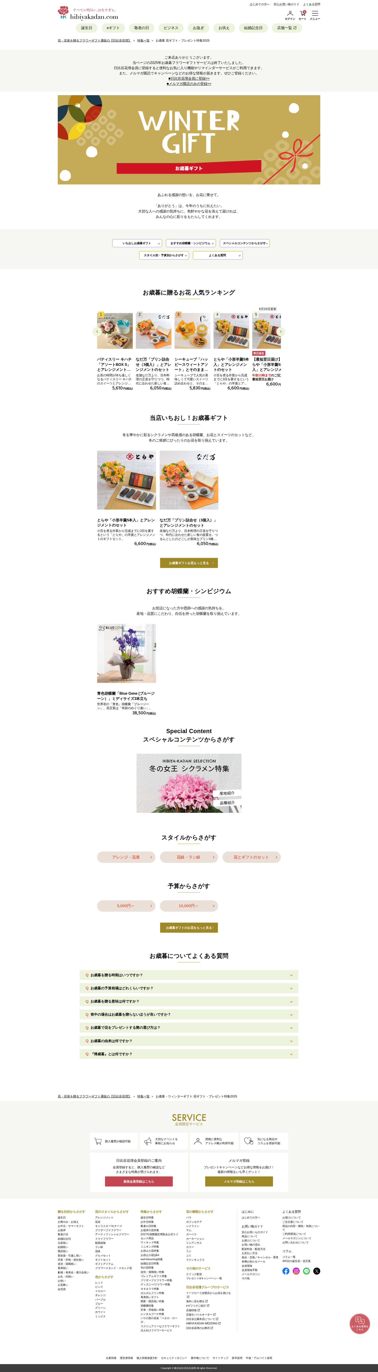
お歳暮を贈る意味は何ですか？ (115, 1001)
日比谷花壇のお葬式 (198, 1328)
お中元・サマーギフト (71, 1226)
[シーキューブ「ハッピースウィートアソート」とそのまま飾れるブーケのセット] (192, 331)
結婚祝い (63, 1247)
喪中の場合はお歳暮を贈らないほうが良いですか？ (131, 1014)
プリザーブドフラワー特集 (156, 1280)
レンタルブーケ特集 (152, 1314)
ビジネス (171, 28)
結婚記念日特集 (150, 1263)
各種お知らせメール (253, 1261)
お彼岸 (62, 1230)
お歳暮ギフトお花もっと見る (189, 563)
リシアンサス (194, 1243)
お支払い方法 (249, 1253)
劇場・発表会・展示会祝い (73, 1272)
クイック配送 (194, 1274)
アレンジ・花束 (126, 857)
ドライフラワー (104, 1238)
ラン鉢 (99, 1247)
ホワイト (100, 1312)
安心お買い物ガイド (286, 4)
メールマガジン (251, 1274)
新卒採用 (237, 1358)
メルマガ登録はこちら (239, 1181)
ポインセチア (194, 1222)
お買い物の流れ (251, 1244)
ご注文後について (292, 1222)
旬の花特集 (147, 1267)
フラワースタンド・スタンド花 (113, 1268)
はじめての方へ (260, 4)
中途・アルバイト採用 (259, 1358)
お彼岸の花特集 (150, 1230)
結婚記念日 (253, 28)
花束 (97, 1222)
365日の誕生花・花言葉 (296, 1261)
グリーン (100, 1308)
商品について (249, 1236)
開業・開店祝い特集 (152, 1301)
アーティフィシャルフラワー (112, 1234)
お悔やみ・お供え (68, 1222)
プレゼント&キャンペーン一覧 (204, 1278)
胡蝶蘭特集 (147, 1305)
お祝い (62, 1280)
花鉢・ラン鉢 (188, 857)
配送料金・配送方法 (253, 1249)
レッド (99, 1282)
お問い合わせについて (295, 1242)
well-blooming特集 (152, 1259)
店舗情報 (191, 1310)
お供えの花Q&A (150, 1255)
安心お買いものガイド (255, 1232)
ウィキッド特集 (150, 1242)
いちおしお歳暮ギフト (137, 243)
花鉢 (97, 1251)
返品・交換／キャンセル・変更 (260, 1257)
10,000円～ (189, 906)
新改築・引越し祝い (69, 1255)
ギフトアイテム (104, 1264)
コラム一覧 (289, 1257)
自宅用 (62, 1289)
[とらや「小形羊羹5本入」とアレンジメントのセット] (231, 331)
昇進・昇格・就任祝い (71, 1259)
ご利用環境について (294, 1234)
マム (188, 1230)
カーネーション (195, 1238)
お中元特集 (147, 1222)
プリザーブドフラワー (108, 1230)
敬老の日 (141, 28)
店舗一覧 (284, 28)
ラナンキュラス (195, 1259)
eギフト (113, 28)
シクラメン (192, 1226)
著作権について (200, 1358)
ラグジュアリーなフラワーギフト (160, 1326)
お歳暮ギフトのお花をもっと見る (189, 927)
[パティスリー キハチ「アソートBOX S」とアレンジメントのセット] (115, 331)
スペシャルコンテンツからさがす (244, 243)
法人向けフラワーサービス (156, 1330)
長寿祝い (63, 1268)
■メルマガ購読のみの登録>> (189, 84)
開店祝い (63, 1251)
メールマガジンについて (296, 1238)
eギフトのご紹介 (196, 1305)
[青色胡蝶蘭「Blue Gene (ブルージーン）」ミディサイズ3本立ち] (126, 653)
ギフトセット (103, 1259)
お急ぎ (198, 28)
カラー (190, 1247)
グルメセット (103, 1255)
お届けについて (251, 1240)
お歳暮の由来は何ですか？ (112, 1041)
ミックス (100, 1316)
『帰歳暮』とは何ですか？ (112, 1054)
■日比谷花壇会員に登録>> (189, 78)
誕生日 (86, 28)
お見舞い (63, 1285)
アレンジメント (104, 1217)
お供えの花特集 (150, 1250)
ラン (188, 1251)
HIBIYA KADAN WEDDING (201, 1323)
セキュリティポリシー (174, 1358)
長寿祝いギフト (150, 1297)
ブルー (99, 1303)
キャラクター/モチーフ (108, 1226)
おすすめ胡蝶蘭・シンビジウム (190, 243)
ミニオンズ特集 (150, 1246)
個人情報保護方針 (147, 1358)
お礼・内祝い (66, 1276)
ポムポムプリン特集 (152, 1293)
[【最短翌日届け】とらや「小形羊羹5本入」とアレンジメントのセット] (270, 331)
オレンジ (100, 1295)
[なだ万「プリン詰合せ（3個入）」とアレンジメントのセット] (154, 331)
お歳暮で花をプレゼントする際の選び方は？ (126, 1027)
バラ (188, 1217)
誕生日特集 (147, 1217)
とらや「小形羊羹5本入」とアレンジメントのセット (231, 364)
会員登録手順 (249, 1270)
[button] (280, 331)
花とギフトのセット (251, 857)
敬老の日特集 (148, 1226)
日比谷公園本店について (200, 1319)
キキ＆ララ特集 (150, 1289)
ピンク (99, 1287)
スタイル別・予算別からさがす (164, 255)
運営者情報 (126, 1358)
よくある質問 (311, 4)
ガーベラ (191, 1234)
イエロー (100, 1291)
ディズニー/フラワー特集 (155, 1284)
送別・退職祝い (67, 1264)
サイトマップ (220, 1358)
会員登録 (247, 1266)
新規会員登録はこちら (139, 1181)
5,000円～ (126, 906)
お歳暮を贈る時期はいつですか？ (117, 975)
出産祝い (63, 1243)
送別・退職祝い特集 (152, 1272)
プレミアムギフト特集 (154, 1276)
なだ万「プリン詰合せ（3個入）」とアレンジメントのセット (153, 364)
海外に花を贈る (195, 1301)
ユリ (188, 1255)
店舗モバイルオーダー (199, 1314)
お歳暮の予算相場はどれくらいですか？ (122, 988)
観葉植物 (100, 1243)
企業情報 (111, 1358)
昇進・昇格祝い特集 (152, 1310)
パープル (100, 1299)
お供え (224, 28)
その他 (246, 1278)
